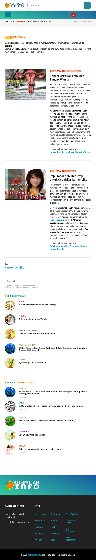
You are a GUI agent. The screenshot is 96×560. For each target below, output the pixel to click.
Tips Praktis (72, 514)
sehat (22, 446)
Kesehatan (56, 71)
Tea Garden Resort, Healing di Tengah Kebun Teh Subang (47, 420)
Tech (53, 526)
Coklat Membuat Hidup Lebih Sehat (34, 21)
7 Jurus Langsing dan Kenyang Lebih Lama (40, 449)
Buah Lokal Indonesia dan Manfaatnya (37, 304)
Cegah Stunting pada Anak (32, 434)
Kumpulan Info (34, 554)
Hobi (52, 539)
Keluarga (54, 533)
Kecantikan (40, 520)
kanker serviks (57, 220)
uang (21, 403)
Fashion (39, 526)
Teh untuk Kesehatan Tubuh (33, 319)
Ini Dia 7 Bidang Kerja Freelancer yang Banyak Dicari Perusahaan (51, 405)
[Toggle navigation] (8, 14)
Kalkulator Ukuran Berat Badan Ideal (37, 333)
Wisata (38, 533)
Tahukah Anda (70, 521)
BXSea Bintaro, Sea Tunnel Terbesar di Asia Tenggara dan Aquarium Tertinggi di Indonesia (53, 348)
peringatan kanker (29, 287)
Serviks (53, 207)
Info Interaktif (71, 538)
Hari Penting (70, 530)
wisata (22, 388)
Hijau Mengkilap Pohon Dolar (33, 362)
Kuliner (38, 539)
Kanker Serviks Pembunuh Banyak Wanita (67, 77)
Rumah (53, 520)
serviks (9, 287)
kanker (17, 287)
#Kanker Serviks (16, 37)
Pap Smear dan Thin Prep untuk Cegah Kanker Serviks (68, 177)
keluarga (24, 431)
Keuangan (55, 514)
